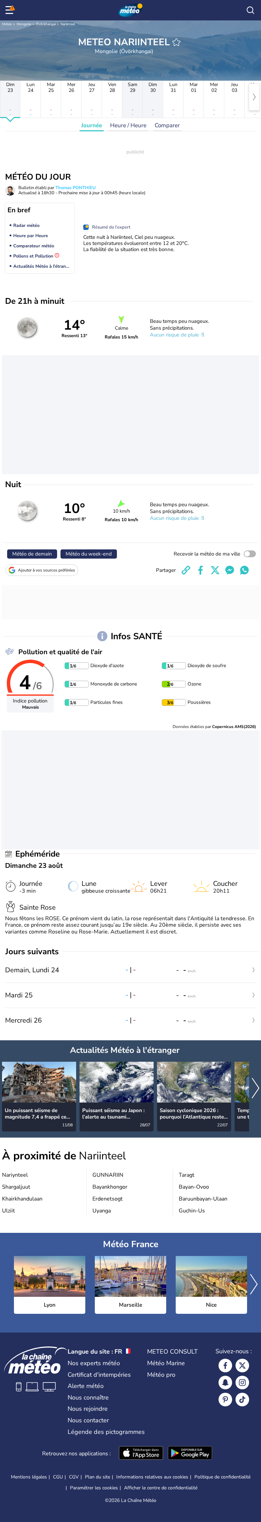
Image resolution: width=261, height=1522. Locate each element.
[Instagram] (242, 1382)
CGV (74, 1477)
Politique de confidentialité (222, 1477)
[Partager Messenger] (229, 570)
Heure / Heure (128, 125)
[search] (250, 10)
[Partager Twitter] (215, 570)
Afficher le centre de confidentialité (160, 1488)
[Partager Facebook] (200, 570)
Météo (7, 24)
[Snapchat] (225, 1382)
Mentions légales (29, 1477)
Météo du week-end (89, 553)
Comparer (167, 125)
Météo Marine (166, 1363)
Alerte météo (86, 1386)
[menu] (10, 10)
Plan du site (97, 1477)
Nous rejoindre (88, 1409)
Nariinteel (67, 24)
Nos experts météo (94, 1363)
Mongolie (24, 24)
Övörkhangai (46, 24)
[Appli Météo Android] (190, 1453)
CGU (58, 1477)
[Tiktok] (242, 1399)
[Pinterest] (225, 1399)
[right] (254, 97)
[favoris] (176, 42)
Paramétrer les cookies (94, 1488)
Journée (91, 125)
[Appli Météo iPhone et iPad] (141, 1453)
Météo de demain (32, 553)
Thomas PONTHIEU (75, 188)
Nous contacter (88, 1420)
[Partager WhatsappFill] (244, 570)
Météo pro (161, 1375)
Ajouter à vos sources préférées (46, 570)
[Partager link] (185, 570)
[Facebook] (225, 1365)
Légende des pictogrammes (106, 1432)
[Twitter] (242, 1365)
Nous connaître (88, 1397)
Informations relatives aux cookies (152, 1477)
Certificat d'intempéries (99, 1375)
